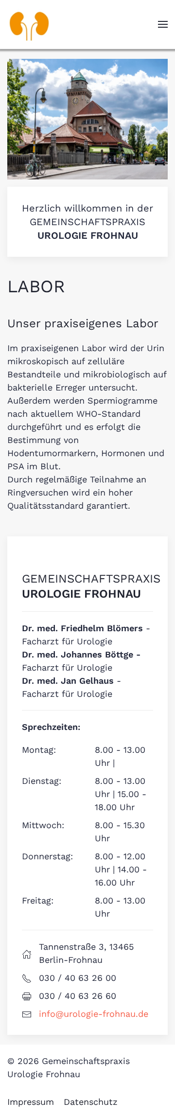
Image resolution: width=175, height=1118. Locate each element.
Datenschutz (91, 1102)
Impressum (30, 1102)
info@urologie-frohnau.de (93, 1014)
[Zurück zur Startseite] (29, 24)
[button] (163, 24)
